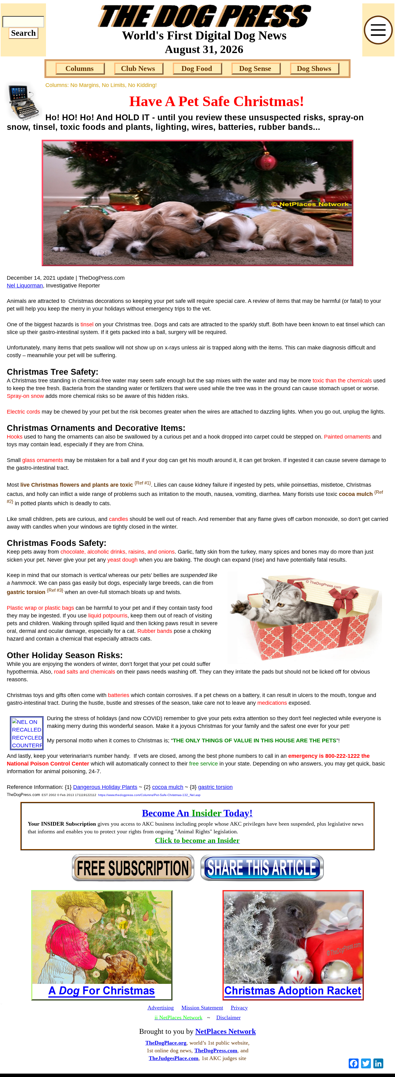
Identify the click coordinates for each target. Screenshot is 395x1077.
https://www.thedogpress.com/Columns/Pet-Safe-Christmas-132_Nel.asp (149, 795)
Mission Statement (202, 1008)
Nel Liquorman (25, 286)
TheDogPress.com (215, 1050)
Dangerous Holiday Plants (105, 787)
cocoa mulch (167, 787)
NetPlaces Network (225, 1031)
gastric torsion (215, 787)
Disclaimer (228, 1017)
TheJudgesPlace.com (173, 1058)
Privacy (239, 1008)
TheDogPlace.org (165, 1043)
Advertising (161, 1008)
